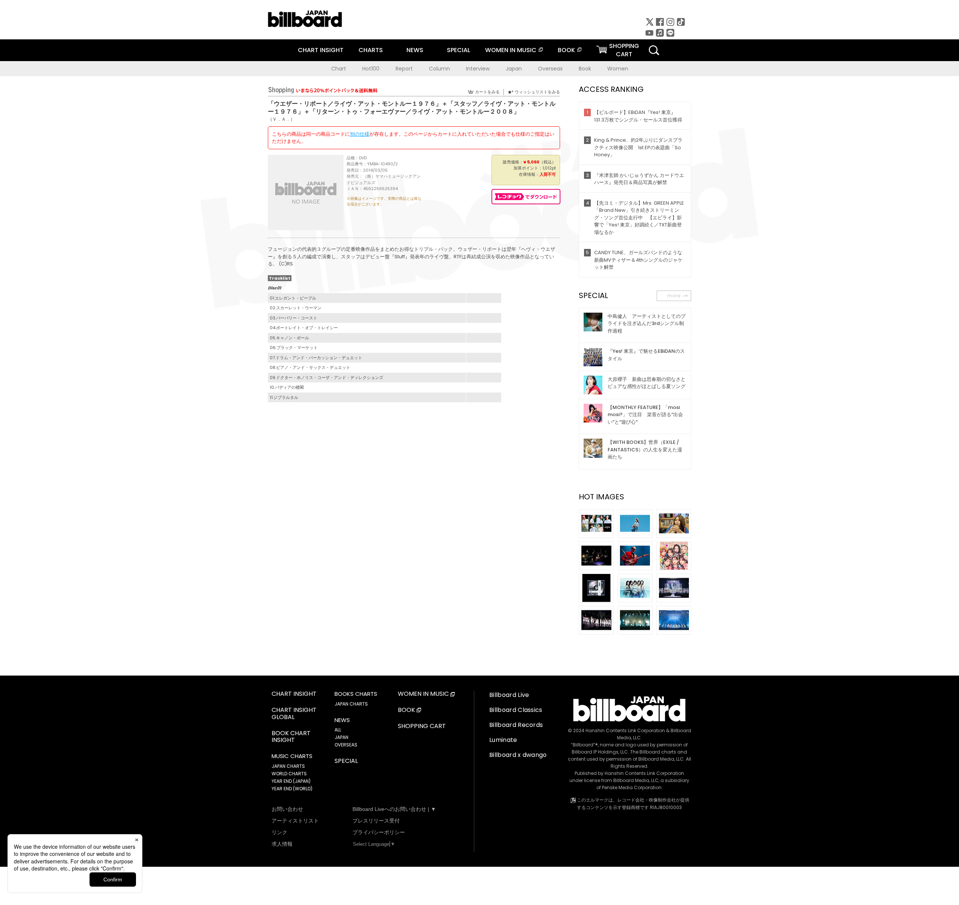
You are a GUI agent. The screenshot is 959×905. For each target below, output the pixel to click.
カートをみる (487, 92)
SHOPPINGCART (624, 50)
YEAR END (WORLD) (292, 788)
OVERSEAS (346, 745)
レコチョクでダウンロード (525, 196)
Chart (338, 68)
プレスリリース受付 (376, 821)
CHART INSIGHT (321, 50)
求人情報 (282, 844)
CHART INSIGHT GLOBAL (294, 714)
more (674, 295)
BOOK (566, 50)
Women (617, 68)
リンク (279, 832)
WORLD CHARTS (289, 773)
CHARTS (371, 50)
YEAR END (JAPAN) (291, 781)
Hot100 (370, 68)
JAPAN (341, 737)
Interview (478, 68)
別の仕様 (359, 134)
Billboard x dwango (518, 755)
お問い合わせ (287, 809)
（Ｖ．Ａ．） (281, 119)
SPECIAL (458, 50)
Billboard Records (516, 725)
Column (439, 68)
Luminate (503, 740)
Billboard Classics (515, 710)
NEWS (414, 50)
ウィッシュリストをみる (537, 92)
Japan (514, 68)
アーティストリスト (295, 821)
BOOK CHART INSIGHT (291, 737)
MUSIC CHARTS (292, 756)
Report (404, 68)
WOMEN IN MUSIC (510, 50)
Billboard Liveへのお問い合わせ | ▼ (394, 809)
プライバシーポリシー (379, 832)
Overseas (550, 68)
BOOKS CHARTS (356, 694)
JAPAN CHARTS (288, 766)
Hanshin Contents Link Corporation (625, 730)
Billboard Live (509, 695)
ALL (338, 730)
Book (585, 68)
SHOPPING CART (422, 726)
